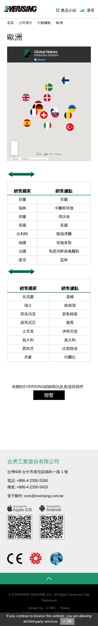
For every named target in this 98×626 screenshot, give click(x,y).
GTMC (51, 608)
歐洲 (59, 23)
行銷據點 (44, 23)
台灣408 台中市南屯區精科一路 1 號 (37, 472)
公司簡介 (25, 23)
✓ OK (67, 621)
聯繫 (49, 395)
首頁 (10, 23)
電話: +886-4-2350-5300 (27, 481)
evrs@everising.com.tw (44, 496)
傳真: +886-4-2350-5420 (27, 487)
